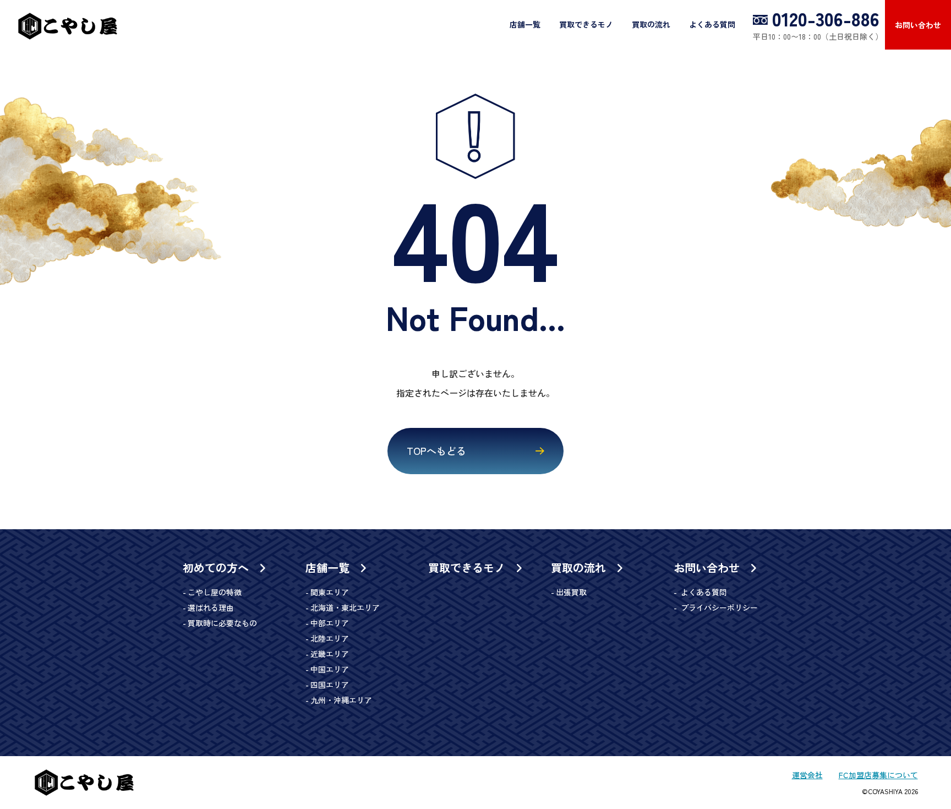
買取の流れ (651, 24)
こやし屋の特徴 (215, 592)
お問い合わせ (918, 24)
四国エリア (329, 684)
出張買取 (571, 592)
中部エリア (329, 622)
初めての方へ (217, 567)
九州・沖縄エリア (341, 699)
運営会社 (807, 775)
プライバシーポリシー (718, 607)
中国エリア (329, 669)
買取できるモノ (586, 24)
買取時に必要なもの (222, 622)
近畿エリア (329, 653)
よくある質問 (712, 24)
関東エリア (329, 592)
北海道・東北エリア (345, 607)
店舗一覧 (525, 24)
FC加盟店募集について (878, 775)
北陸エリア (329, 638)
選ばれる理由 (211, 607)
